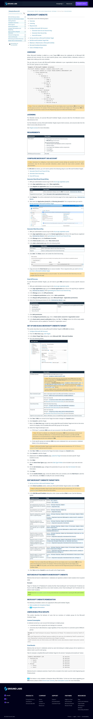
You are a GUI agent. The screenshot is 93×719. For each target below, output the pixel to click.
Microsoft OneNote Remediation (38, 45)
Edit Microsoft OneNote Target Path (39, 40)
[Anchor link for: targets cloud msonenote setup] (67, 326)
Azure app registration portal (61, 182)
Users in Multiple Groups (36, 47)
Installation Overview (13, 22)
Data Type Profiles (58, 462)
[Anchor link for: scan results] (36, 645)
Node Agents (11, 24)
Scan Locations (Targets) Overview (14, 32)
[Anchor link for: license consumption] (41, 620)
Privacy (69, 716)
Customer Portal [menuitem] (56, 703)
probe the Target (34, 448)
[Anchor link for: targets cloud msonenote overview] (36, 52)
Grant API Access (36, 35)
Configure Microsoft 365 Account (38, 28)
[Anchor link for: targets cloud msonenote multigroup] (50, 612)
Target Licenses (34, 128)
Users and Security (12, 37)
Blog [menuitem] (79, 699)
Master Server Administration (15, 40)
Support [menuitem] (54, 699)
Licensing (32, 23)
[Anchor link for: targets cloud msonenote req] (40, 132)
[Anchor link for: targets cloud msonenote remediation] (56, 599)
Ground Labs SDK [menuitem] (30, 703)
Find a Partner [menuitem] (68, 701)
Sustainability (85, 716)
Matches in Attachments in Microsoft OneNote (42, 43)
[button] (69, 4)
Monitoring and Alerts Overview (15, 38)
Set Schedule (72, 467)
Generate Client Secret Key (39, 33)
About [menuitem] (40, 699)
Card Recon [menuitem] (29, 701)
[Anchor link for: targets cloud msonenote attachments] (68, 574)
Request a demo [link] (81, 3)
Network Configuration (13, 35)
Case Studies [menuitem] (81, 703)
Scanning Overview (13, 26)
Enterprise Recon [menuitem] (30, 699)
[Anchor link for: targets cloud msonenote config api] (38, 279)
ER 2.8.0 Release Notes (14, 17)
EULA (79, 716)
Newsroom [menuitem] (41, 705)
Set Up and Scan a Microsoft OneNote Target (42, 38)
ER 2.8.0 (36, 11)
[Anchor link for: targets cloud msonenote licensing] (36, 114)
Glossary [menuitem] (80, 707)
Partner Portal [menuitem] (68, 705)
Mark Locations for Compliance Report (40, 605)
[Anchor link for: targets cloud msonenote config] (58, 158)
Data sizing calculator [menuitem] (83, 709)
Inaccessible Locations (41, 592)
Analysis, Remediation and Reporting (14, 29)
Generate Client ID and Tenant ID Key (42, 30)
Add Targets (54, 11)
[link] (11, 3)
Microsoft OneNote (68, 11)
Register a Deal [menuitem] (68, 699)
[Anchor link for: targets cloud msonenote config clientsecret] (44, 229)
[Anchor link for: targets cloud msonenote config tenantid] (49, 179)
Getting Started (12, 20)
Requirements (33, 26)
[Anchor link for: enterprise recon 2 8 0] (20, 11)
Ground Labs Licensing (48, 680)
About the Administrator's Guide (16, 19)
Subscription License (63, 680)
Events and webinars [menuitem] (83, 701)
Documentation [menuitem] (56, 701)
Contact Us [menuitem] (42, 703)
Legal (74, 716)
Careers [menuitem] (41, 701)
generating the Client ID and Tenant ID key (59, 236)
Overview (32, 21)
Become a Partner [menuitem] (69, 703)
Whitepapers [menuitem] (81, 705)
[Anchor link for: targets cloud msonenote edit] (60, 480)
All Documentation (30, 11)
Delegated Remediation (38, 607)
